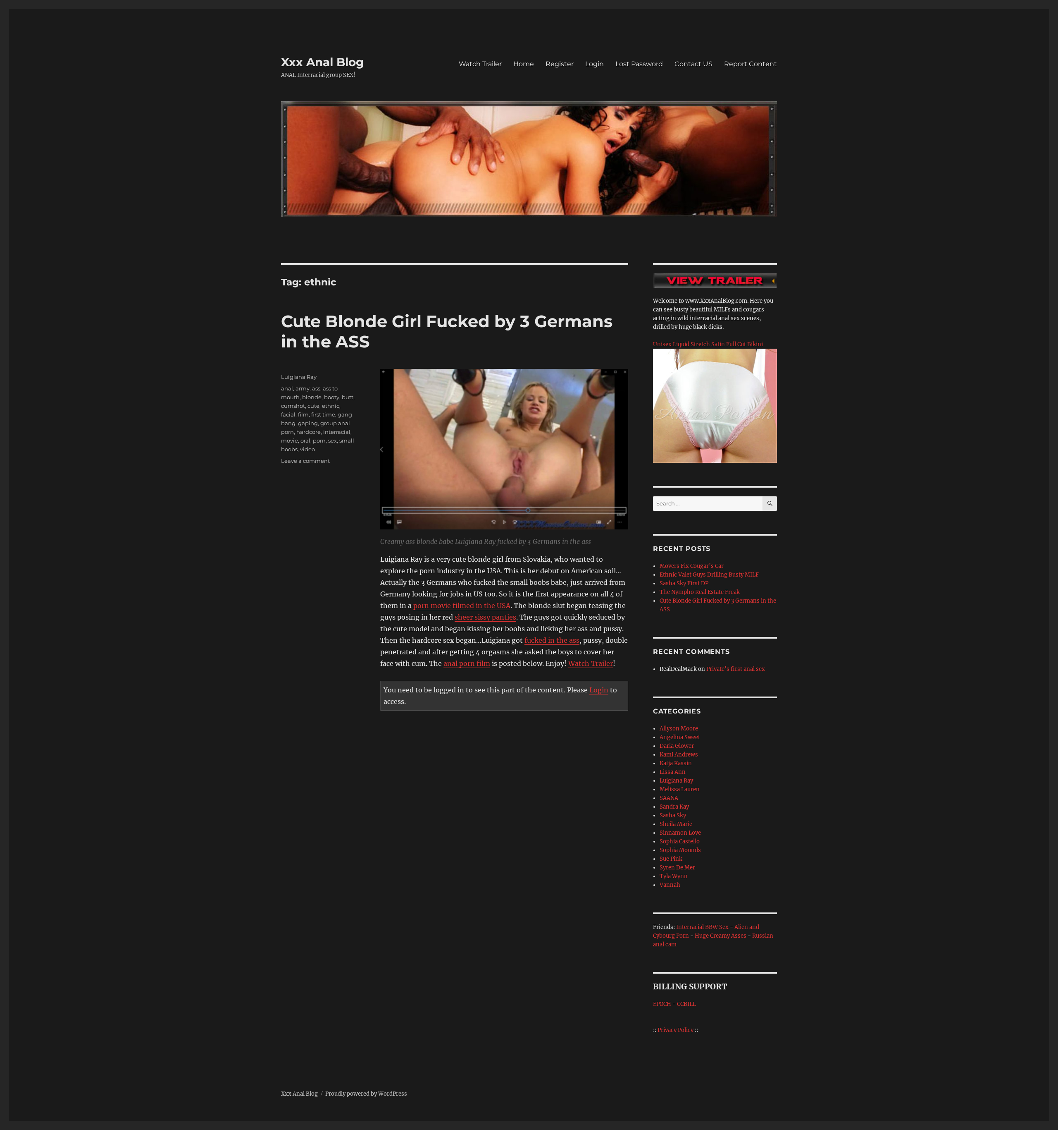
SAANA (669, 798)
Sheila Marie (676, 824)
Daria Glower (677, 745)
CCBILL (686, 1004)
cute (313, 405)
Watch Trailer (480, 64)
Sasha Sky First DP (684, 583)
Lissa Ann (673, 772)
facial (288, 414)
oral (305, 440)
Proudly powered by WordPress (366, 1093)
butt (347, 397)
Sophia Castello (680, 841)
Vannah (670, 884)
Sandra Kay (674, 806)
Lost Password (639, 64)
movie (289, 440)
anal (287, 388)
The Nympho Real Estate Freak (700, 592)
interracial (336, 432)
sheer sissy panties (485, 617)
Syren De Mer (677, 867)
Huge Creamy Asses (720, 935)
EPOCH (662, 1004)
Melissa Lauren (680, 789)
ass (316, 388)
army (302, 388)
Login (594, 64)
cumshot (293, 405)
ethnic (330, 405)
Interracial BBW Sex (702, 927)
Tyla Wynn (674, 876)
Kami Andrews (679, 754)
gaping (308, 423)
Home (523, 64)
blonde (312, 397)
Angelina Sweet (680, 737)
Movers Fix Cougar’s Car (692, 566)
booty (331, 397)
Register (560, 64)
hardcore (308, 432)
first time (323, 414)
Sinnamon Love (680, 832)
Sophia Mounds (680, 850)
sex (332, 440)
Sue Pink (671, 858)
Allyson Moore (679, 728)
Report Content (750, 64)
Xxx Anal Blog (322, 62)
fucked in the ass (551, 640)
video (307, 449)
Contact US (693, 64)
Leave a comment (305, 460)
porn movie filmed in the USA (461, 605)
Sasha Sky (673, 815)
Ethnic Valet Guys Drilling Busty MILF (709, 574)
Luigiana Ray (299, 376)
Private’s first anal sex (735, 669)
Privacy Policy (675, 1030)
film (303, 414)
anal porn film (466, 663)
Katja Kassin (676, 763)
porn (319, 440)
